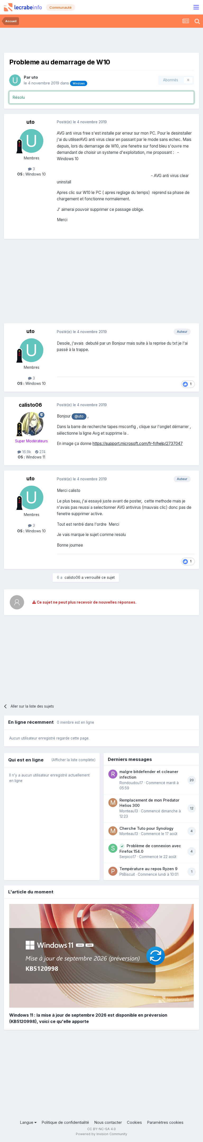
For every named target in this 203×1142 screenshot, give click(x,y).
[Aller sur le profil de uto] (15, 80)
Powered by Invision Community (101, 1134)
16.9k (26, 452)
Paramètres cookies (165, 1122)
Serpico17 (127, 857)
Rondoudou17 (131, 783)
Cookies (134, 1122)
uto (34, 77)
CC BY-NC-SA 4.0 (101, 1129)
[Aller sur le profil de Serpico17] (112, 848)
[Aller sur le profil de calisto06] (31, 424)
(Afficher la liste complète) (73, 760)
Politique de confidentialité (65, 1122)
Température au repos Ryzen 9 (148, 868)
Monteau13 (128, 811)
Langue (27, 1122)
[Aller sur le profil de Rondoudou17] (112, 774)
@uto (79, 416)
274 (41, 452)
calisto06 (30, 405)
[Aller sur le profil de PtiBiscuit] (112, 871)
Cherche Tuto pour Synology (146, 828)
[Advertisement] (101, 40)
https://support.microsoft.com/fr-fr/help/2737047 (138, 443)
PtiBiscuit (127, 874)
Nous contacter (108, 1122)
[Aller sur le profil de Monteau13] (112, 802)
